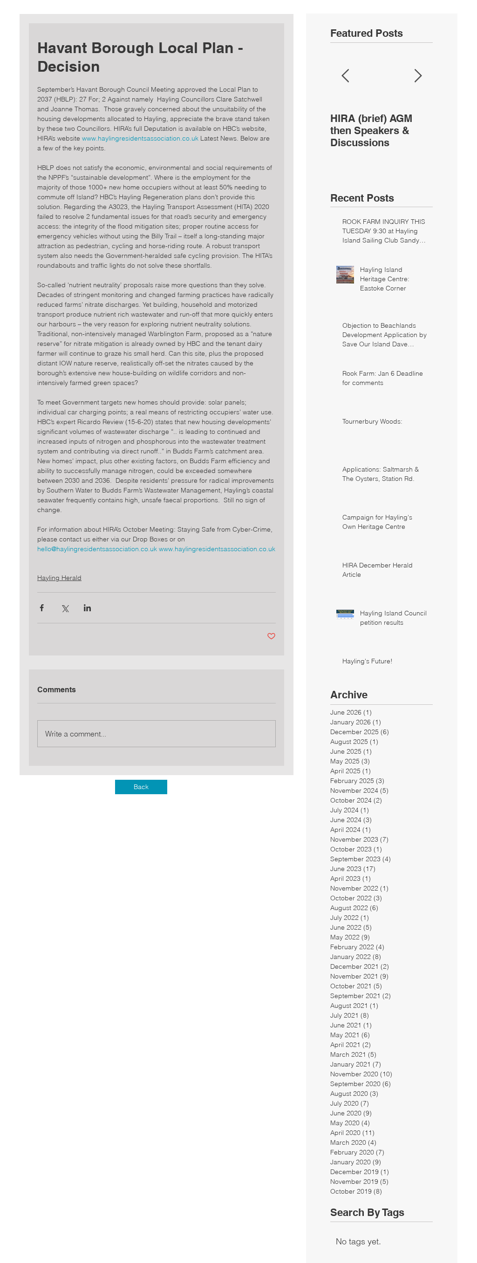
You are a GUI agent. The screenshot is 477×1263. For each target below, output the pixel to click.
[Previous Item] (345, 76)
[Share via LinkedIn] (87, 607)
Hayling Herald (59, 578)
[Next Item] (418, 76)
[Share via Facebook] (41, 607)
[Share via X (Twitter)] (64, 607)
